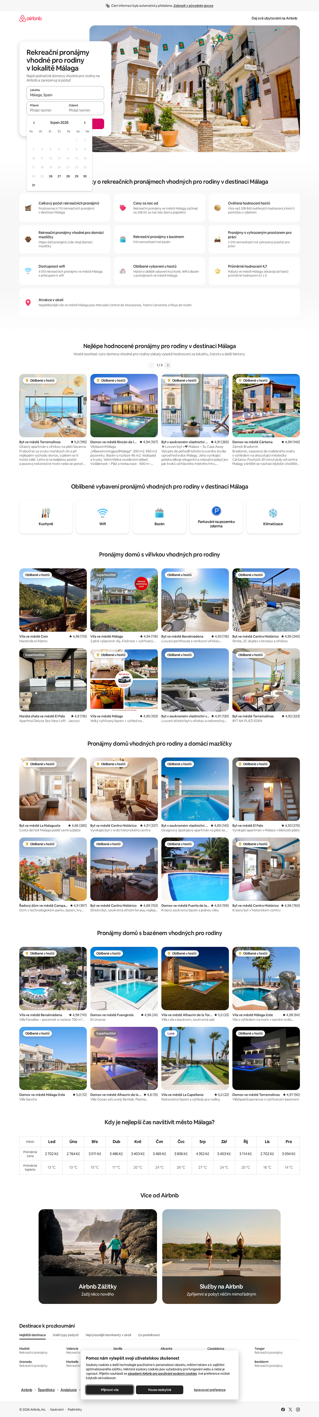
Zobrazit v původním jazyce (193, 6)
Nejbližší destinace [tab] (32, 1335)
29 (76, 176)
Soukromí (57, 1410)
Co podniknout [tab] (149, 1335)
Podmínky (75, 1410)
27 (59, 176)
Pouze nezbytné (159, 1390)
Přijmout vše (109, 1390)
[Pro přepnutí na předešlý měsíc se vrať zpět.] (34, 122)
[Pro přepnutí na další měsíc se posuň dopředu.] (84, 122)
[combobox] (65, 95)
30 (85, 176)
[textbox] (46, 110)
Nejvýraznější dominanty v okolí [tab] (108, 1335)
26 (50, 176)
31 (33, 185)
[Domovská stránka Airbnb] (30, 18)
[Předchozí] (151, 365)
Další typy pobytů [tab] (66, 1335)
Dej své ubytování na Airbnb (274, 18)
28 (68, 176)
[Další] (167, 365)
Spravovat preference (209, 1390)
